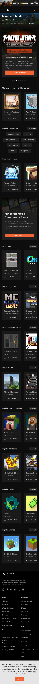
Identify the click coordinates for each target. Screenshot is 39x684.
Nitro (22, 656)
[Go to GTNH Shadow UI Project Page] (11, 346)
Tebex (22, 653)
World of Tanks (7, 625)
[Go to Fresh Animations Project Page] (11, 427)
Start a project (6, 634)
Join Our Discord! (26, 601)
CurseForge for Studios (28, 649)
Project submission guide (10, 637)
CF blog (23, 608)
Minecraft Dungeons (8, 622)
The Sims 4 (5, 611)
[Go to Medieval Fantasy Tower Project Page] (11, 386)
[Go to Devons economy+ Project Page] (11, 265)
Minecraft (5, 604)
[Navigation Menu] (3, 10)
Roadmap (24, 615)
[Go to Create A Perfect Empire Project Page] (11, 305)
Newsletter (24, 611)
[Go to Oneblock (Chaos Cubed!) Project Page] (11, 548)
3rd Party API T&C (8, 650)
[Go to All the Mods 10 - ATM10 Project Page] (11, 467)
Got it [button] (19, 679)
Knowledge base (26, 630)
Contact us (24, 637)
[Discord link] (15, 589)
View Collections (19, 235)
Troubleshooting (26, 634)
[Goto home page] (7, 9)
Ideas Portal (24, 604)
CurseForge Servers (27, 622)
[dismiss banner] (35, 2)
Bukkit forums (25, 618)
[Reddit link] (23, 589)
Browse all (32, 128)
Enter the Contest (19, 72)
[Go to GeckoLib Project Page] (11, 508)
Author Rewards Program (7, 642)
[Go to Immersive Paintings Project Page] (11, 106)
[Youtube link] (11, 589)
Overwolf (24, 646)
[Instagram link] (3, 589)
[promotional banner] (19, 3)
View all (33, 246)
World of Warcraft (8, 608)
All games (5, 601)
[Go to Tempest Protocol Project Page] (11, 177)
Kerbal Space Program (9, 618)
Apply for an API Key (8, 646)
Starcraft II (5, 615)
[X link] (19, 589)
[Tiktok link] (7, 589)
